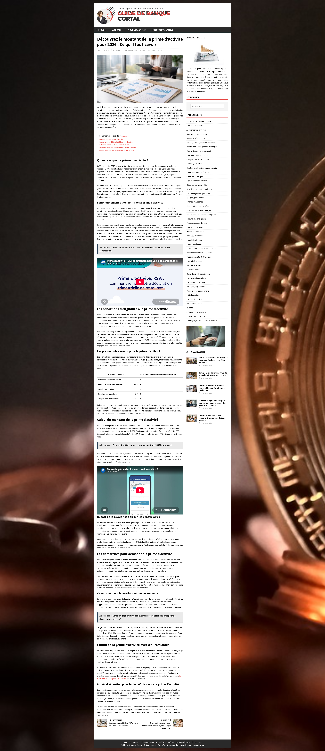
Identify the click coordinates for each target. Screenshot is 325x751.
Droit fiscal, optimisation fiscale (199, 189)
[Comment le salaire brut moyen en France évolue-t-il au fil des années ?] (191, 363)
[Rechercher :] (207, 106)
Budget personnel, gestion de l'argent (142, 50)
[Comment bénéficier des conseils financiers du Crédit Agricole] (191, 420)
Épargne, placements (195, 197)
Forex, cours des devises (196, 223)
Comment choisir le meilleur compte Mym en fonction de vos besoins (212, 387)
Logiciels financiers (194, 261)
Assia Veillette (118, 50)
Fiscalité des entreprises (196, 219)
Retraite (189, 308)
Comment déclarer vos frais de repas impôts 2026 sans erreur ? (213, 374)
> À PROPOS (116, 30)
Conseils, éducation (194, 164)
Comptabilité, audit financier (197, 159)
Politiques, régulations (195, 286)
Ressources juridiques (195, 303)
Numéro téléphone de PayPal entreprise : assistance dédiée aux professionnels (212, 402)
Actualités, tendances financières (199, 121)
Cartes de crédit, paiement (197, 155)
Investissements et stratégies (198, 257)
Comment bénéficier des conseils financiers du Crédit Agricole (212, 417)
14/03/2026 (105, 50)
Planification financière (195, 282)
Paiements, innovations (196, 278)
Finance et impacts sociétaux (198, 206)
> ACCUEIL (100, 30)
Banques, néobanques (195, 138)
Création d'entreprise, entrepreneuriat (201, 168)
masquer (124, 136)
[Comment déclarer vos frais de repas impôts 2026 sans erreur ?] (191, 378)
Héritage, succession (195, 235)
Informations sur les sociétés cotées (201, 248)
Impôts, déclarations (194, 244)
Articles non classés (194, 125)
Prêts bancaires (192, 295)
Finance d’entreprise (194, 202)
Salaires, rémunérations (196, 312)
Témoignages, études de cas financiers (202, 320)
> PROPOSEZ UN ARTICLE (162, 30)
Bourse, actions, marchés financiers (201, 142)
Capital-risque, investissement (198, 151)
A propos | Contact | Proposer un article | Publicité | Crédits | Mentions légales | (158, 742)
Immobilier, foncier (194, 240)
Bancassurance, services (196, 134)
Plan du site (196, 742)
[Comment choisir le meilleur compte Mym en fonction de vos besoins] (191, 390)
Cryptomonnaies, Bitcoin (196, 180)
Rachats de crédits (194, 299)
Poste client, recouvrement (197, 291)
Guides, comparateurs (195, 231)
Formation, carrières (194, 227)
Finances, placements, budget (198, 210)
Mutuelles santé (193, 269)
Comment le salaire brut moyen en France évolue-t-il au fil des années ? (213, 360)
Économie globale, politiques (198, 193)
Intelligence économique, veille (199, 252)
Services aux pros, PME (196, 316)
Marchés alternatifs (194, 265)
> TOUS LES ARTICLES (136, 30)
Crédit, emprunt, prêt (195, 176)
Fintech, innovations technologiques (201, 214)
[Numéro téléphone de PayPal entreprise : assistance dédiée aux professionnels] (191, 405)
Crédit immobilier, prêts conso (198, 172)
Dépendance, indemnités (196, 185)
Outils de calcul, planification (198, 274)
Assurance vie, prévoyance (197, 130)
